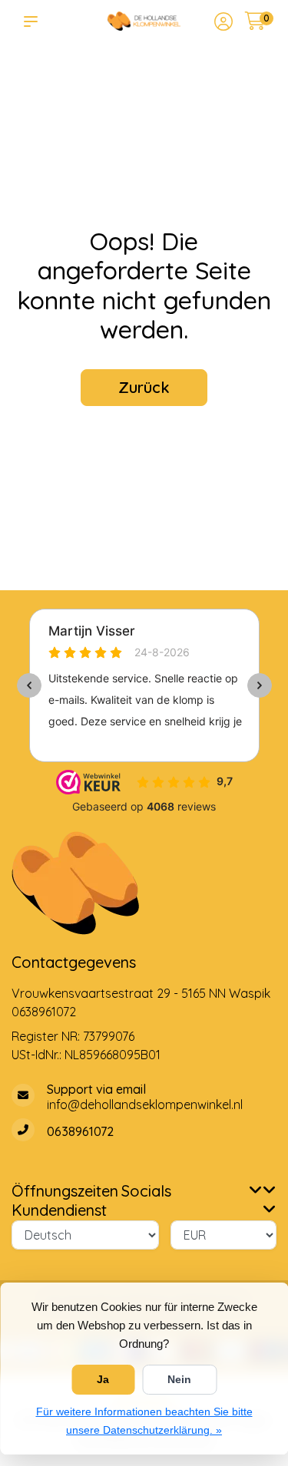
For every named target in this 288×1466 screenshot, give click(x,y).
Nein (179, 1379)
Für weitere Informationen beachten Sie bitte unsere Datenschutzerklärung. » (144, 1420)
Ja (103, 1379)
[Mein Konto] (223, 23)
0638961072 (44, 1011)
